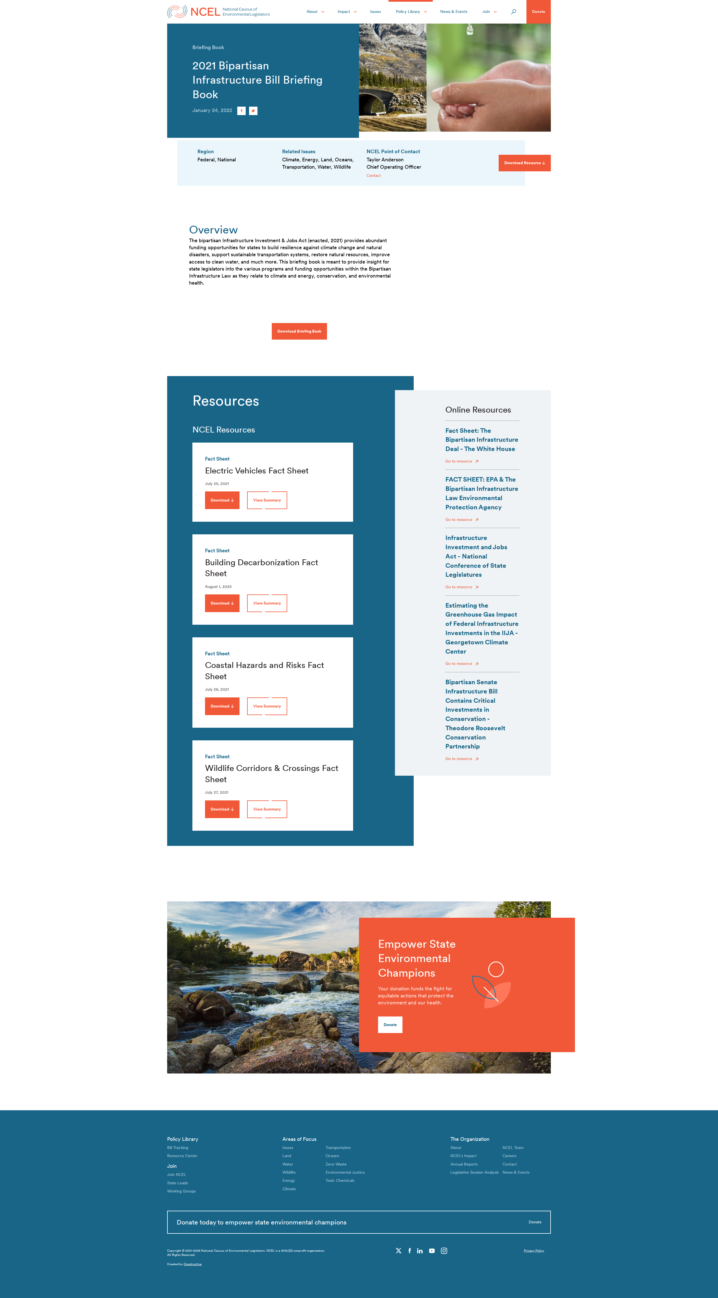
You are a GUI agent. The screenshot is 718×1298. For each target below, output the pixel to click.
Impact (344, 11)
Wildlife (289, 1172)
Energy (288, 1180)
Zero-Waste (336, 1164)
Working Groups (181, 1191)
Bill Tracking (177, 1147)
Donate (538, 11)
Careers (509, 1155)
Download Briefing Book (299, 331)
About (312, 11)
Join (486, 11)
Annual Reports (464, 1164)
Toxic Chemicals (340, 1180)
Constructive (193, 1264)
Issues (375, 11)
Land (286, 1155)
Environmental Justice (345, 1172)
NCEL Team (513, 1147)
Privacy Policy (534, 1251)
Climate (289, 1189)
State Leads (177, 1183)
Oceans (332, 1155)
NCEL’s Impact (463, 1155)
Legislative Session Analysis (474, 1172)
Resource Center (182, 1155)
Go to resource (459, 461)
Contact (374, 175)
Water (287, 1164)
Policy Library (408, 11)
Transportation (338, 1147)
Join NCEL (176, 1174)
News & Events (453, 11)
